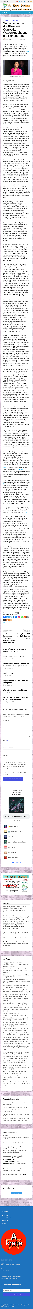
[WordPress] (27, 617)
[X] (4, 620)
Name (5, 740)
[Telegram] (26, 1)
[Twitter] (20, 1)
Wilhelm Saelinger (24, 964)
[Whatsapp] (22, 617)
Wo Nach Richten (16, 1305)
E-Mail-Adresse (9, 748)
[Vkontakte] (16, 617)
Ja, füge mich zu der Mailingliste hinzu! (16, 773)
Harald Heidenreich (15, 970)
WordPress (6, 1306)
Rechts (5, 467)
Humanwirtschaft (11, 942)
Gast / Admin (9, 987)
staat (23, 469)
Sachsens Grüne (9, 673)
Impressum (4, 1220)
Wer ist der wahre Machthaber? (15, 690)
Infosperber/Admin (23, 975)
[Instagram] (22, 1)
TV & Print (15, 20)
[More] (10, 620)
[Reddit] (24, 617)
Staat (4, 484)
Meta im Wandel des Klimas (14, 656)
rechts (27, 51)
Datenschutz (4, 1215)
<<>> (24, 1174)
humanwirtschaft (8, 1158)
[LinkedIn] (24, 1)
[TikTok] (29, 1)
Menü (5, 12)
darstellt (25, 512)
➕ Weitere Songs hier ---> (16, 862)
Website (6, 755)
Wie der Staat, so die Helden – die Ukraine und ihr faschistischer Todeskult (16, 1119)
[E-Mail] (31, 1)
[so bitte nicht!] (9, 622)
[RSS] (7, 620)
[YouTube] (17, 1)
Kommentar (8, 720)
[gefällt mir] (4, 622)
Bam (13, 1306)
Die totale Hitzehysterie (20, 1107)
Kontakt (3, 1223)
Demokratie (7, 20)
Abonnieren (17, 1193)
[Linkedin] (13, 617)
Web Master (17, 998)
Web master (11, 39)
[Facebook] (15, 1)
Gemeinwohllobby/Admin (11, 1043)
